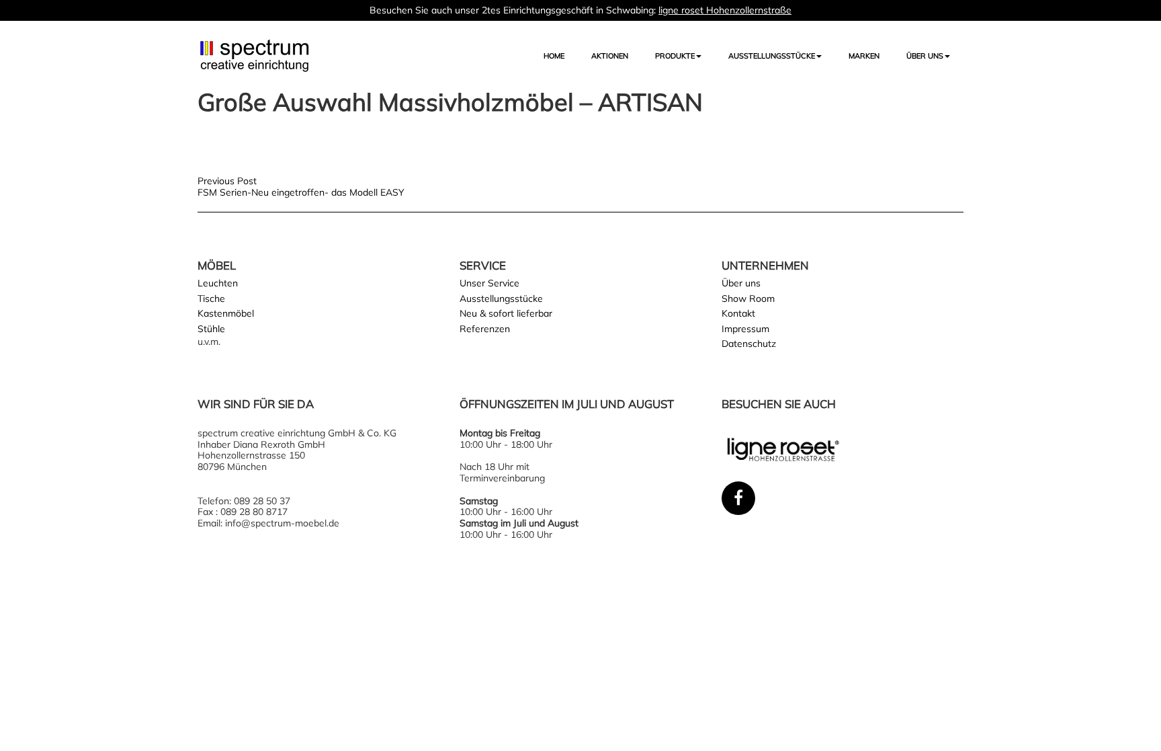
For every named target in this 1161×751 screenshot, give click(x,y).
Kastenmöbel (226, 313)
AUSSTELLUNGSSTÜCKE (771, 56)
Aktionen (609, 56)
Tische (211, 298)
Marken (864, 56)
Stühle (211, 329)
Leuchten (218, 283)
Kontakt (738, 313)
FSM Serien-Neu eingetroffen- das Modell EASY (301, 192)
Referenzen (485, 329)
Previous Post (227, 181)
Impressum (745, 329)
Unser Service (489, 283)
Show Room (748, 298)
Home (554, 56)
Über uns (924, 56)
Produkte (675, 56)
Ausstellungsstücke (501, 298)
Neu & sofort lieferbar (506, 313)
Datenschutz (749, 344)
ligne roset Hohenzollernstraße (724, 10)
